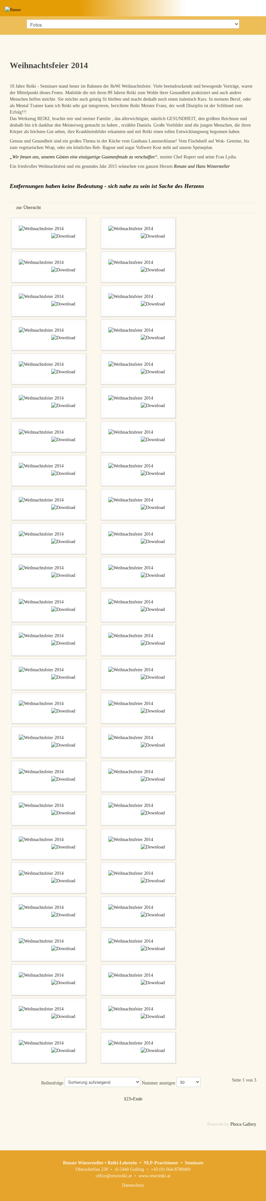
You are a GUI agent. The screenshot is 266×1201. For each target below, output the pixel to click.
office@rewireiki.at (114, 1175)
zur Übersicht (28, 207)
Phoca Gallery (243, 1124)
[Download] (63, 235)
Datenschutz (133, 1185)
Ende (137, 1098)
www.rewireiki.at (154, 1175)
